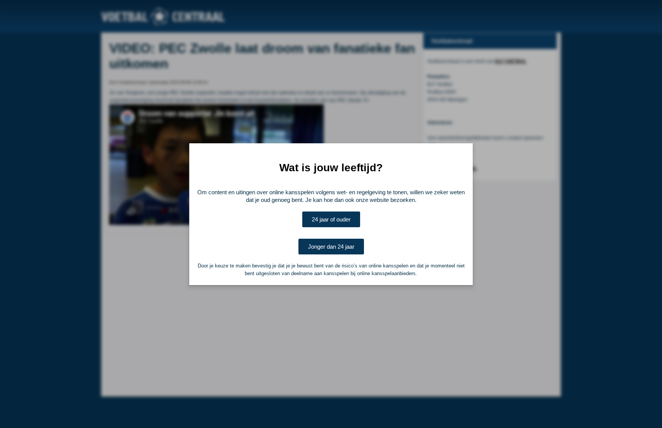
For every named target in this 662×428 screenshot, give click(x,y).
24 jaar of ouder (331, 219)
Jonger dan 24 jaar (331, 246)
